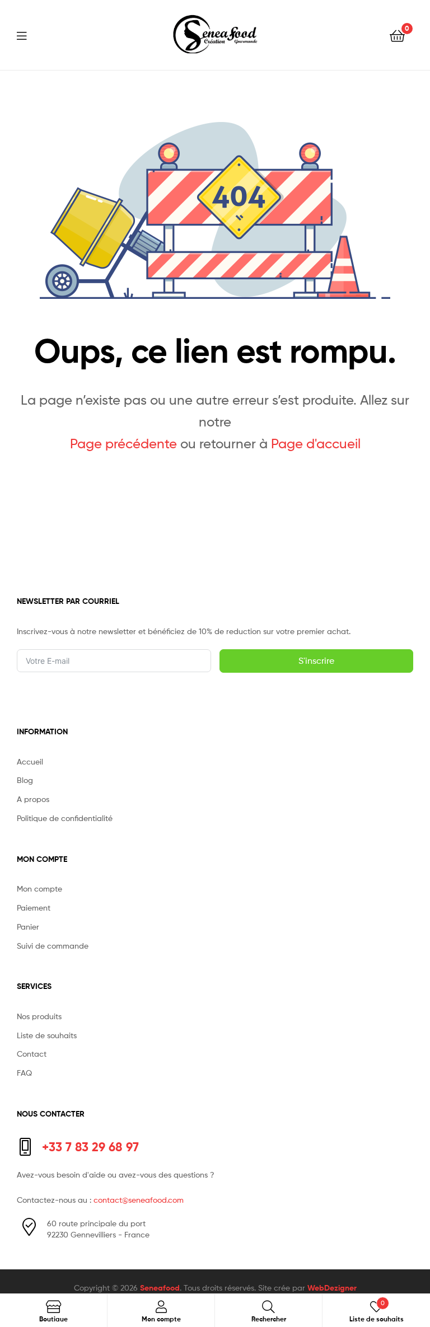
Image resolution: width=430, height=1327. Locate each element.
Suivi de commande (52, 945)
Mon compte (39, 888)
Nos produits (39, 1016)
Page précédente (123, 443)
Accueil (30, 761)
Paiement (33, 907)
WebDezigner (332, 1288)
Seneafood (160, 1288)
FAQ (24, 1072)
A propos (33, 799)
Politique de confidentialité (65, 818)
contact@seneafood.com (139, 1199)
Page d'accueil (316, 443)
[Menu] (28, 35)
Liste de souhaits (47, 1035)
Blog (25, 780)
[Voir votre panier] (397, 35)
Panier (28, 926)
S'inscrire (316, 660)
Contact (31, 1053)
